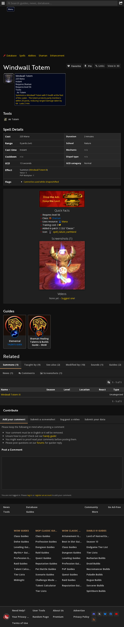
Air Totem (21, 92)
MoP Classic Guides (47, 530)
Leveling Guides (22, 547)
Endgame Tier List (97, 547)
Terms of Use (20, 623)
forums (40, 442)
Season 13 (92, 541)
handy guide (49, 436)
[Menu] (3, 3)
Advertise (79, 610)
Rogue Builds (94, 580)
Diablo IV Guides (96, 530)
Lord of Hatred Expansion (99, 536)
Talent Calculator (22, 569)
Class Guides (21, 536)
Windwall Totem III (38, 169)
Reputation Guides (46, 563)
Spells (22, 55)
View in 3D (113, 65)
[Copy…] (108, 382)
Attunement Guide (72, 536)
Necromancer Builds (98, 569)
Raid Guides (20, 563)
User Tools (39, 610)
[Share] (121, 3)
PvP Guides (68, 569)
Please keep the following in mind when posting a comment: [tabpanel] (39, 460)
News (6, 507)
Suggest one (67, 298)
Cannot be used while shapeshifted (41, 181)
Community (91, 507)
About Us (58, 610)
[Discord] (93, 614)
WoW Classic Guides (72, 530)
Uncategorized (116, 394)
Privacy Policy (81, 616)
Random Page (41, 616)
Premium (58, 616)
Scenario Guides (45, 574)
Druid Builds (93, 563)
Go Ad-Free (114, 507)
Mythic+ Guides (22, 552)
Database (11, 55)
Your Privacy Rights (21, 616)
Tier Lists (19, 574)
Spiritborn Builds (96, 590)
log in (29, 495)
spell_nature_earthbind (64, 231)
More (95, 511)
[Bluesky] (105, 614)
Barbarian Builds (96, 558)
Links (101, 65)
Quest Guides (43, 558)
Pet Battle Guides (46, 569)
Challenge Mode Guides (47, 580)
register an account (43, 495)
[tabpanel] (62, 391)
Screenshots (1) (62, 238)
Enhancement (57, 55)
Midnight (19, 580)
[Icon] (9, 78)
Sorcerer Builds (95, 585)
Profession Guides (22, 558)
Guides (30, 511)
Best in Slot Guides (72, 541)
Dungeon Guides (45, 547)
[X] (99, 614)
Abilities (32, 55)
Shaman (43, 55)
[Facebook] (110, 614)
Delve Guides (21, 541)
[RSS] (93, 619)
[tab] (10, 365)
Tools (6, 511)
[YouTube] (116, 614)
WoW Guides (21, 530)
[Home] (6, 619)
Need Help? (18, 610)
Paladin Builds (95, 574)
